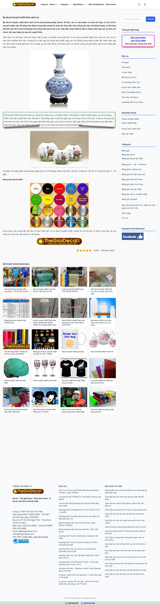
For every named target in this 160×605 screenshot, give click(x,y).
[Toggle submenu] (59, 4)
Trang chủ (44, 4)
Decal (15, 498)
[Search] (139, 4)
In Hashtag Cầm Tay (131, 82)
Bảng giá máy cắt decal (132, 179)
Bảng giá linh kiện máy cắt (133, 174)
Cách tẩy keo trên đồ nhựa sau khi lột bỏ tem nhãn (125, 570)
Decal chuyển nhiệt (130, 119)
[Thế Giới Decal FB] (138, 236)
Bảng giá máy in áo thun (132, 184)
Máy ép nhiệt (127, 134)
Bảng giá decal (128, 154)
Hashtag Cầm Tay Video (132, 102)
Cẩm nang (126, 213)
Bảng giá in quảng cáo (131, 169)
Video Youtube (111, 4)
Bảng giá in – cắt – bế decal (134, 164)
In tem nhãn (127, 72)
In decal (125, 62)
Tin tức (125, 218)
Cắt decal (126, 67)
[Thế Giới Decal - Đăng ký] (34, 541)
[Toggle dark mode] (145, 4)
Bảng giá (64, 4)
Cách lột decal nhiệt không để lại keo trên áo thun (125, 527)
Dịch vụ (52, 4)
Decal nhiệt (33, 501)
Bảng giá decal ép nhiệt (132, 158)
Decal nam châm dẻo (131, 87)
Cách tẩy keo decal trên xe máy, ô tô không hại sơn (126, 510)
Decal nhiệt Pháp (129, 123)
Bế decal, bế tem (129, 77)
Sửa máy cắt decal (130, 97)
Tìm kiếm (150, 19)
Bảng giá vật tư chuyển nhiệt (134, 194)
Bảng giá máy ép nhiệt (131, 189)
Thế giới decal (26, 498)
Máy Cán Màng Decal (96, 4)
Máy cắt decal (78, 4)
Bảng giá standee (129, 199)
